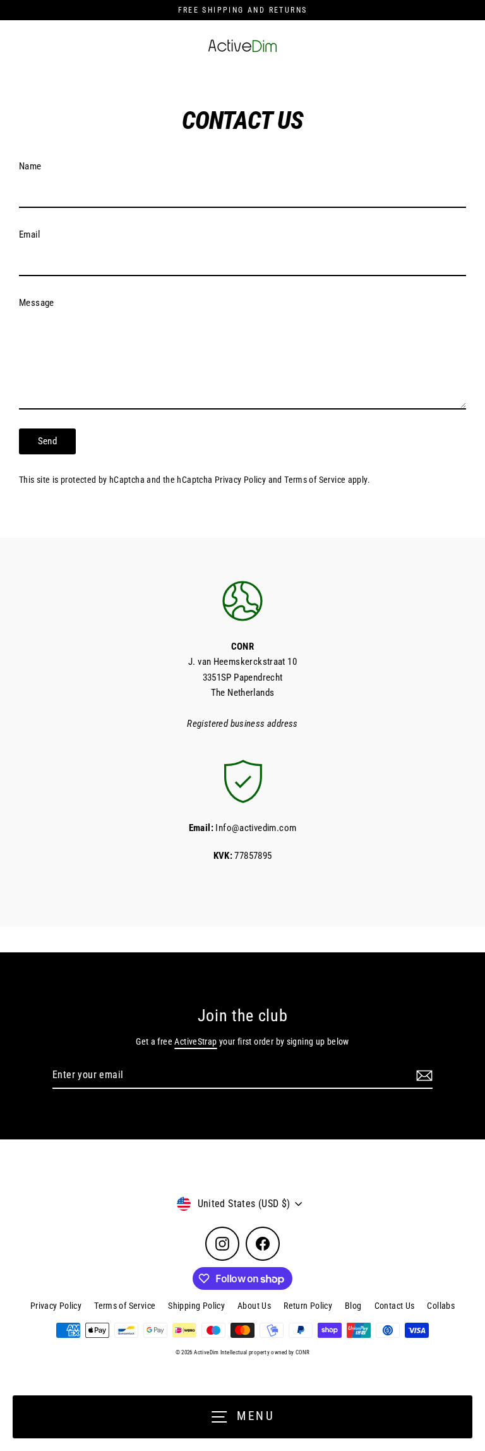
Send (47, 441)
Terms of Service (314, 480)
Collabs (441, 1306)
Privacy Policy (240, 480)
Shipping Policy (196, 1306)
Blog (353, 1306)
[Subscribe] (422, 1076)
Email (29, 234)
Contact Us (394, 1306)
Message (36, 302)
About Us (254, 1306)
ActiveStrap (195, 1041)
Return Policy (308, 1306)
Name (30, 166)
